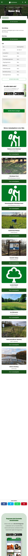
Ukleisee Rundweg (13, 366)
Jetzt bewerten (14, 21)
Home (6, 7)
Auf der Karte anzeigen (14, 110)
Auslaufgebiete (10, 7)
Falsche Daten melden (14, 79)
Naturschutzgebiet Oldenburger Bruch (14, 203)
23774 (22, 7)
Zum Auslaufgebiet (14, 154)
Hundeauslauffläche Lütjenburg (14, 339)
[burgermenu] (1, 2)
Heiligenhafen (17, 7)
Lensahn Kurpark (14, 285)
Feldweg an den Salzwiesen (14, 149)
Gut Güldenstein (14, 312)
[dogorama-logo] (13, 2)
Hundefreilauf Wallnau (14, 230)
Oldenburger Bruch (14, 176)
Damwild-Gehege (14, 258)
